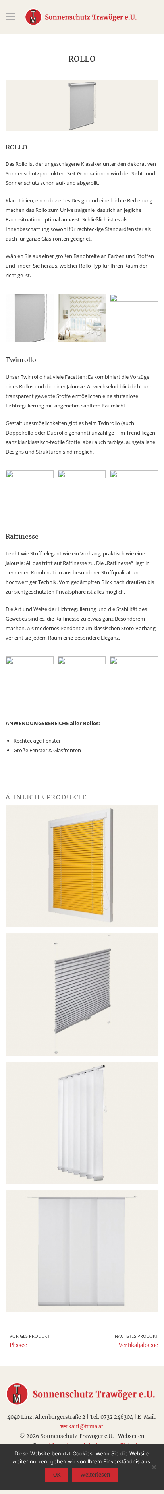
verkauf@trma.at (81, 1426)
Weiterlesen (95, 1474)
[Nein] (154, 1467)
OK (56, 1474)
